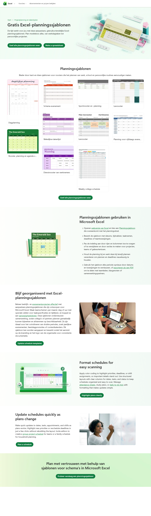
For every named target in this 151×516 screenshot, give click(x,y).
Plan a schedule (25, 444)
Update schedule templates (30, 343)
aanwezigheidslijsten (28, 315)
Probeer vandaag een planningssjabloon (75, 476)
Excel (10, 3)
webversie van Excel (100, 228)
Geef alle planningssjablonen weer (24, 45)
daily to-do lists (116, 384)
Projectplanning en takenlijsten (26, 20)
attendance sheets (87, 384)
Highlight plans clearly (92, 395)
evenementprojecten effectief (45, 304)
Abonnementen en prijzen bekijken (43, 3)
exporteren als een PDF (124, 267)
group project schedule (33, 434)
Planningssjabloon (127, 228)
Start (9, 20)
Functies (22, 3)
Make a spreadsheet (54, 45)
